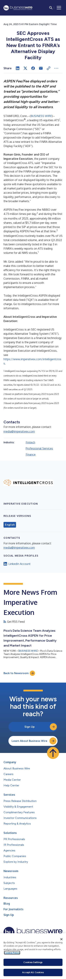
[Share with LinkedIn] (17, 68)
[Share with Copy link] (48, 68)
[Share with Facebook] (33, 68)
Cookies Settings (32, 962)
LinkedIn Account (19, 564)
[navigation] (58, 7)
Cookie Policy (12, 952)
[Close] (61, 939)
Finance (31, 454)
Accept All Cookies (33, 972)
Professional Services (39, 448)
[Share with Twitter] (25, 68)
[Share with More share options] (56, 68)
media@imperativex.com (19, 431)
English (10, 524)
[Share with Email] (41, 68)
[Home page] (18, 7)
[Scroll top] (53, 753)
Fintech (30, 442)
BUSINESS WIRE (41, 116)
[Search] (50, 7)
